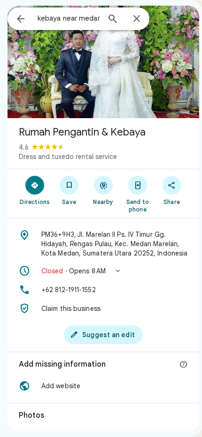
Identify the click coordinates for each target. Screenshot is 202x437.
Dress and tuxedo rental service (68, 156)
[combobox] (69, 18)
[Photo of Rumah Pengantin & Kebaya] (103, 62)
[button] (103, 271)
